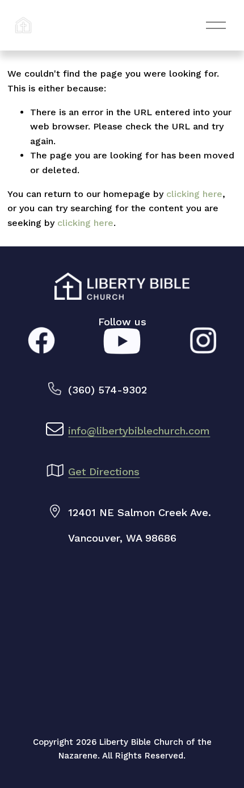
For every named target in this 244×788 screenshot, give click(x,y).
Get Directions (104, 471)
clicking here (194, 193)
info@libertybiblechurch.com (139, 431)
